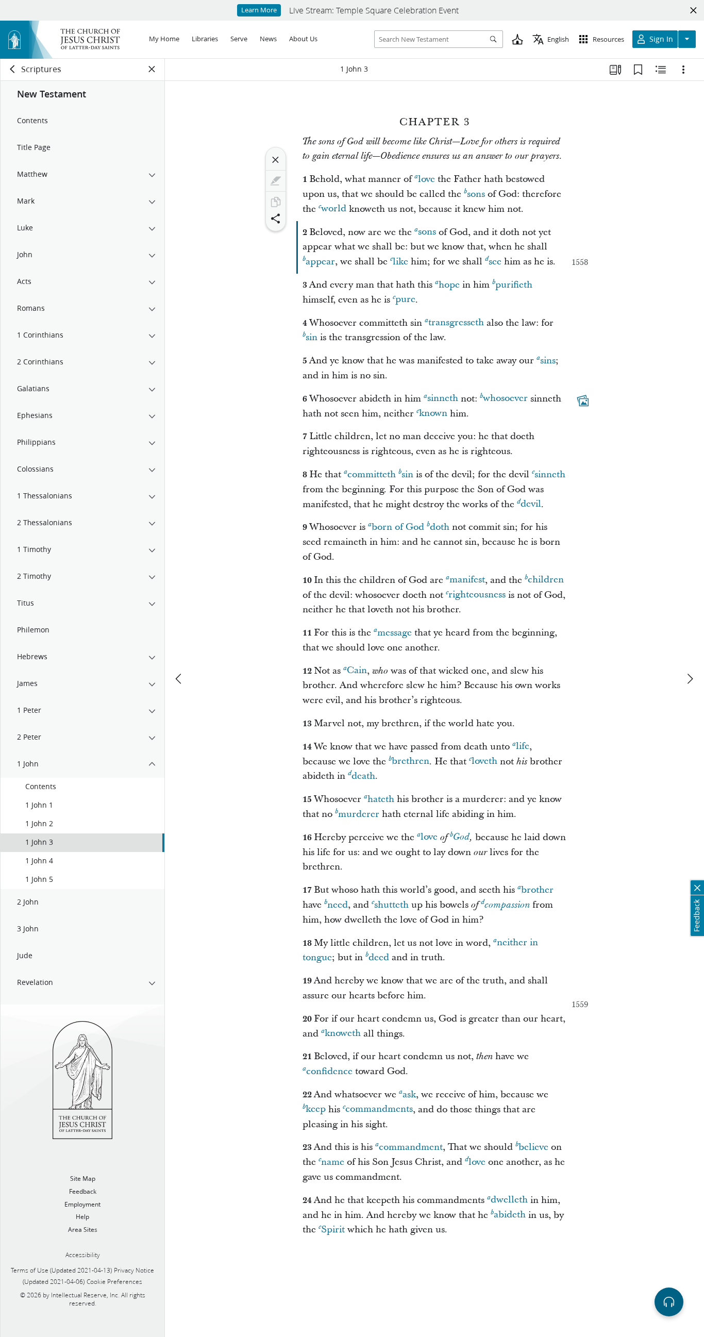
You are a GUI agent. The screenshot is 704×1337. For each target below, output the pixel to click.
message (394, 632)
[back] (13, 69)
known (433, 413)
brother (537, 889)
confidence (329, 1071)
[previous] (179, 679)
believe (533, 1147)
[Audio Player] (669, 1302)
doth (439, 527)
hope (449, 284)
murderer (358, 814)
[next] (689, 679)
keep (316, 1109)
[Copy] (275, 202)
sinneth (442, 398)
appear (320, 261)
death (363, 776)
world (333, 209)
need (337, 904)
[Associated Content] (583, 400)
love (426, 179)
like (400, 261)
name (332, 1162)
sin (311, 337)
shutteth (391, 904)
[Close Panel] (152, 69)
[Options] (683, 69)
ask (409, 1094)
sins (548, 360)
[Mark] (275, 181)
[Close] (275, 160)
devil (531, 504)
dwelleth (509, 1200)
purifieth (513, 284)
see (495, 261)
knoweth (343, 1033)
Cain (357, 670)
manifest (467, 580)
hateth (380, 799)
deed (378, 957)
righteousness (477, 595)
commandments (379, 1109)
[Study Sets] (615, 69)
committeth (371, 474)
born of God (398, 527)
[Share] (275, 218)
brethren (410, 761)
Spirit (333, 1229)
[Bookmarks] (638, 69)
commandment (411, 1147)
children (546, 580)
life (522, 746)
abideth (510, 1215)
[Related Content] (660, 69)
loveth (484, 761)
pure (405, 299)
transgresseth (456, 322)
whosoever (505, 398)
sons (476, 194)
